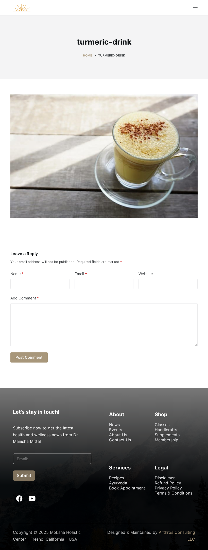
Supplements (167, 434)
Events (115, 429)
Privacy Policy (168, 487)
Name (17, 273)
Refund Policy (168, 482)
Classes (162, 424)
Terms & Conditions (173, 493)
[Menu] (195, 7)
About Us (118, 434)
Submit (24, 475)
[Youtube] (32, 498)
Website (145, 273)
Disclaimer (165, 477)
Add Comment (24, 298)
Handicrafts (166, 429)
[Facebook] (19, 498)
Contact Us (120, 439)
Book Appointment (127, 487)
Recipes (116, 477)
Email (81, 273)
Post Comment (29, 357)
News (114, 424)
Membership (166, 439)
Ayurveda (118, 482)
